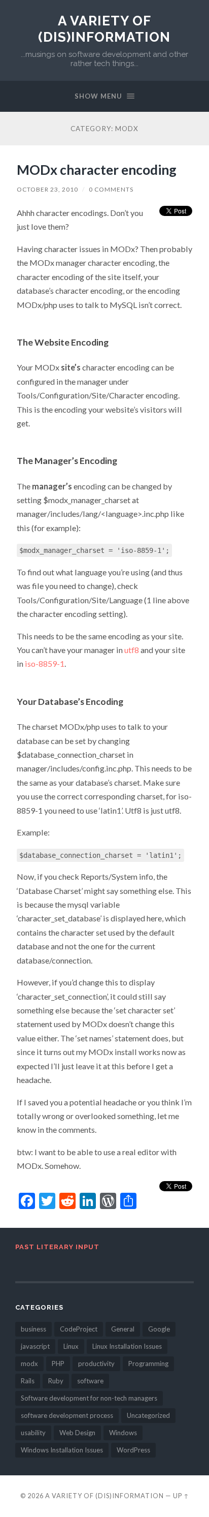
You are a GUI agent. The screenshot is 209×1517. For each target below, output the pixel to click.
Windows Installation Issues (62, 1450)
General (122, 1329)
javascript (35, 1346)
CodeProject (78, 1329)
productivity (96, 1363)
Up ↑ (181, 1496)
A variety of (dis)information (104, 29)
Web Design (77, 1433)
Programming (148, 1363)
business (33, 1329)
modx (29, 1363)
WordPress (133, 1450)
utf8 (131, 650)
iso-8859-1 (44, 663)
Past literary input (57, 1247)
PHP (58, 1363)
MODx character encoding (97, 170)
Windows (123, 1433)
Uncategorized (148, 1415)
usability (33, 1433)
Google (159, 1329)
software (90, 1381)
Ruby (55, 1381)
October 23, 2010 (47, 189)
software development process (67, 1415)
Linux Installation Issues (127, 1346)
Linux (71, 1346)
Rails (27, 1381)
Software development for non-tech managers (89, 1398)
